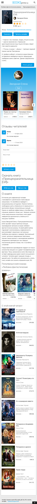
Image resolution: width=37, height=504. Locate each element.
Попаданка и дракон (23, 447)
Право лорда (20, 470)
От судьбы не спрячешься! (21, 310)
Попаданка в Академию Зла (24, 425)
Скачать (7, 34)
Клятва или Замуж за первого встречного (9, 294)
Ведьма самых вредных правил (24, 294)
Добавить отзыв (8, 169)
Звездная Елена (22, 18)
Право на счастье (10, 112)
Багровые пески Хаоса (25, 112)
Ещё (18, 88)
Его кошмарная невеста (24, 401)
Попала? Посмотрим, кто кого (25, 379)
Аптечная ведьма (22, 333)
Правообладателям (13, 501)
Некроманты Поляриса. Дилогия (24, 356)
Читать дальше (27, 65)
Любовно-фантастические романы (19, 30)
